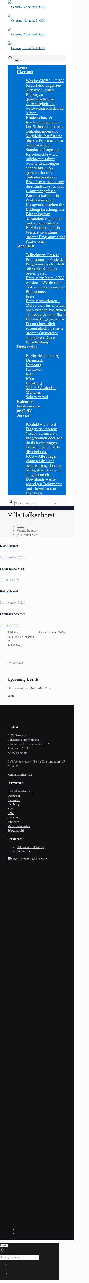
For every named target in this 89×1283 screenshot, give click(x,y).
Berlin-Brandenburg (20, 791)
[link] (55, 503)
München (13, 822)
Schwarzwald (16, 830)
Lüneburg (14, 817)
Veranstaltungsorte (28, 530)
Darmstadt (14, 795)
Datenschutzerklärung (30, 847)
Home (20, 526)
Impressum (23, 851)
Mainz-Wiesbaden (19, 826)
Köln (11, 813)
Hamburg (13, 804)
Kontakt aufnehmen (20, 774)
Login (17, 60)
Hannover (14, 800)
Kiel (10, 808)
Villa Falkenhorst (27, 535)
